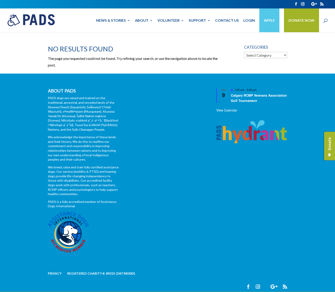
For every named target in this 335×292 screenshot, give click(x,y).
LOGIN (249, 20)
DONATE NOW (301, 20)
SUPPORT (197, 20)
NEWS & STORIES (111, 20)
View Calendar (226, 110)
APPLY (269, 20)
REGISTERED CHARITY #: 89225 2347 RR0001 (101, 273)
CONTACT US (227, 20)
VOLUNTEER (168, 20)
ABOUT (141, 20)
